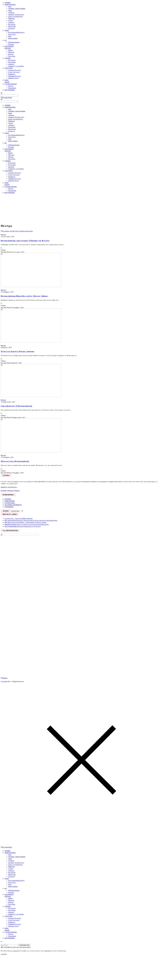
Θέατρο (10, 54)
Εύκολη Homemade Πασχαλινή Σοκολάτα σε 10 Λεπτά (23, 526)
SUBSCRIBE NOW (24, 945)
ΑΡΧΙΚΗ (7, 2)
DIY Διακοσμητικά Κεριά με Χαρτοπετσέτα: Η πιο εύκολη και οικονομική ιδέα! (31, 520)
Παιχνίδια (11, 56)
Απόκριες (11, 12)
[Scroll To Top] (1, 941)
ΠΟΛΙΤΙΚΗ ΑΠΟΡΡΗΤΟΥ (13, 505)
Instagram (10, 490)
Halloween (11, 18)
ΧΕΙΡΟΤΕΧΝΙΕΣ (10, 4)
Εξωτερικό (11, 60)
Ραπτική (11, 44)
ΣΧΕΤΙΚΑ (8, 499)
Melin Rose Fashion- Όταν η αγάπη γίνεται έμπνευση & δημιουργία (27, 524)
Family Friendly (7, 81)
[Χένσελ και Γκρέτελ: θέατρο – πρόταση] (31, 342)
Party (9, 6)
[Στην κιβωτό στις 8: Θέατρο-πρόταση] (31, 396)
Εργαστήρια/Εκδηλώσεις (16, 32)
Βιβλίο (10, 50)
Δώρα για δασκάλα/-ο (15, 16)
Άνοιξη (10, 20)
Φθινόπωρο (12, 26)
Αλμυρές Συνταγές (14, 70)
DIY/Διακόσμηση (13, 42)
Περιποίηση (12, 88)
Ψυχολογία (12, 34)
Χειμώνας (11, 28)
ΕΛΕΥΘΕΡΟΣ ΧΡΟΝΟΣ (9, 47)
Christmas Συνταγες (14, 76)
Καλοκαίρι (11, 24)
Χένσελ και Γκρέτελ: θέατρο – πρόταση (17, 351)
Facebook (4, 490)
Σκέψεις (11, 86)
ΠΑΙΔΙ (7, 30)
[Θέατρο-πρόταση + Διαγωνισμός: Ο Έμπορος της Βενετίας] (17, 231)
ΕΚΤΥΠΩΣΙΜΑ (10, 90)
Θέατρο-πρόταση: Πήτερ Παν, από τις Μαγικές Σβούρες (24, 296)
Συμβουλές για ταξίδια (16, 66)
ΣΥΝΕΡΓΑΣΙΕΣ (10, 503)
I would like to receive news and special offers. (17, 947)
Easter (10, 10)
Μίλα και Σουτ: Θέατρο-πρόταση (15, 461)
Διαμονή (11, 64)
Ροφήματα (11, 74)
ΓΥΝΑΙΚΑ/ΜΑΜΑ (11, 84)
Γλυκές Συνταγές (14, 72)
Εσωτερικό (11, 62)
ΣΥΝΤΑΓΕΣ (9, 68)
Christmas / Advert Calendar (16, 8)
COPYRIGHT (9, 507)
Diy (6, 40)
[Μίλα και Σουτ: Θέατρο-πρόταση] (31, 452)
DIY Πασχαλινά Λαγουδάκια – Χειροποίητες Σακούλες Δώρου (26, 522)
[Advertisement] (81, 208)
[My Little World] (6, 98)
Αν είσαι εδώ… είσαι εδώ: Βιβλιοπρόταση (19, 518)
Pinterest (17, 490)
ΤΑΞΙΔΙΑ (8, 58)
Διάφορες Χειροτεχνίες (16, 14)
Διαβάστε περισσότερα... (9, 487)
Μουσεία (11, 52)
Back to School (12, 38)
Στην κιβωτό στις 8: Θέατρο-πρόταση (16, 406)
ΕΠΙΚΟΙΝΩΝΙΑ (10, 501)
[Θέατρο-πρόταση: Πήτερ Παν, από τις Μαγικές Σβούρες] (31, 286)
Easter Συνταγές (13, 78)
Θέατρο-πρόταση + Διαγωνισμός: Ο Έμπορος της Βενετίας (25, 240)
